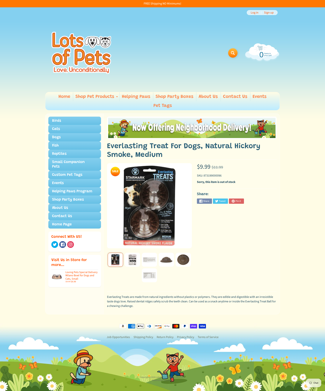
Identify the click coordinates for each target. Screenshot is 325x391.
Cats (56, 129)
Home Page (62, 224)
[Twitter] (54, 244)
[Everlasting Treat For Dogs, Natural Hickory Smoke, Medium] (115, 260)
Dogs (56, 137)
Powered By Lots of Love (162, 380)
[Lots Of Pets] (81, 53)
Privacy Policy (185, 337)
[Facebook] (62, 244)
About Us (208, 96)
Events (260, 96)
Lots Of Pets (161, 377)
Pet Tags (162, 105)
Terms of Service (208, 337)
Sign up (269, 12)
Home (64, 96)
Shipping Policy (143, 337)
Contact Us (235, 96)
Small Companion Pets (68, 164)
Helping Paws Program (72, 191)
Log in (254, 12)
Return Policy (165, 337)
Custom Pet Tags (67, 175)
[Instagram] (70, 244)
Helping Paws (136, 96)
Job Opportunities (118, 337)
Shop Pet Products (97, 97)
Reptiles (59, 154)
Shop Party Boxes (174, 96)
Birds (56, 121)
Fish (55, 145)
